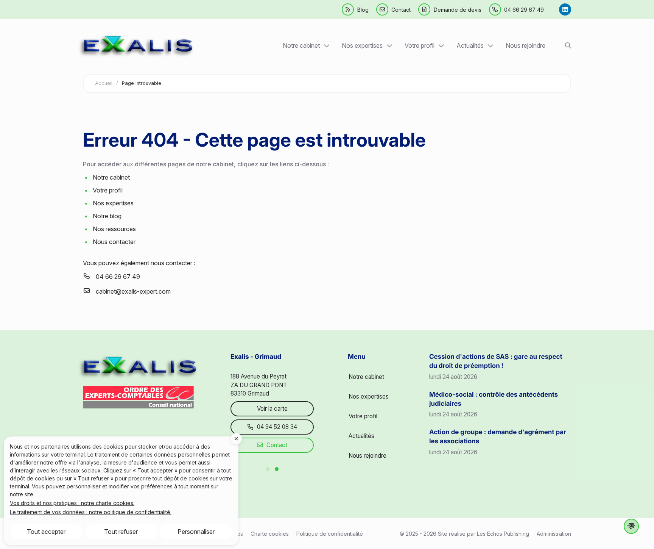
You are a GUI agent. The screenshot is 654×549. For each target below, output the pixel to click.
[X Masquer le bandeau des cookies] (236, 438)
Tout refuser (121, 531)
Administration (554, 533)
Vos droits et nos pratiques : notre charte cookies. (72, 503)
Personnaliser (196, 531)
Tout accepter (46, 531)
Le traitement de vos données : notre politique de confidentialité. (90, 512)
